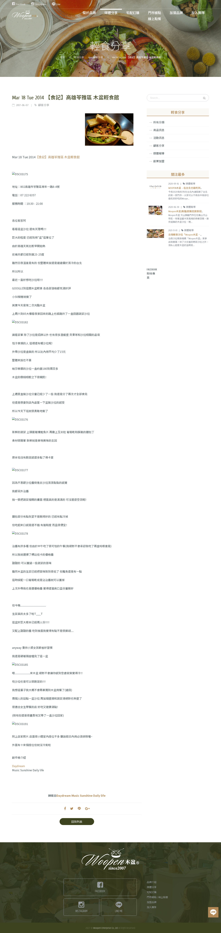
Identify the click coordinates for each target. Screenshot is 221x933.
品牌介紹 (151, 882)
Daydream (18, 766)
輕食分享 (79, 57)
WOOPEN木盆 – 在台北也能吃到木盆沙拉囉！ (191, 188)
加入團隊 (151, 907)
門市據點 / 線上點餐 (157, 897)
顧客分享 (98, 57)
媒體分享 (151, 887)
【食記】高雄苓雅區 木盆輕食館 (58, 157)
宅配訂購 (151, 892)
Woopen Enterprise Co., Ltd (105, 928)
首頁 (62, 57)
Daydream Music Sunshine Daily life (80, 795)
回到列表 (76, 821)
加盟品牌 (151, 902)
